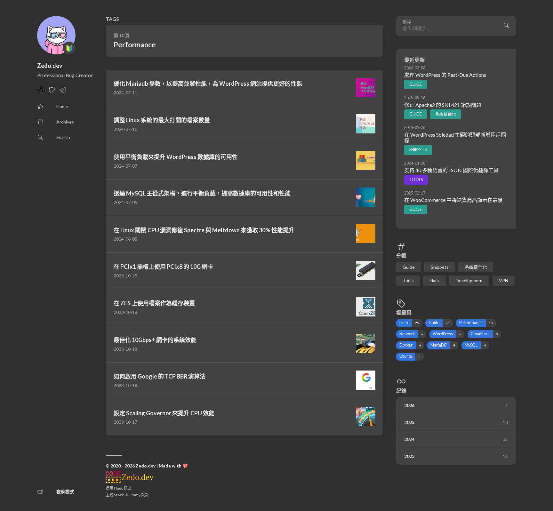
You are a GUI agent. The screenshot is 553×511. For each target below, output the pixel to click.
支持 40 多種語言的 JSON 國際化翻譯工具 (451, 170)
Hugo (118, 488)
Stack (119, 494)
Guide (415, 84)
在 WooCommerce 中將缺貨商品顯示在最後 (453, 200)
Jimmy (134, 494)
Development (469, 280)
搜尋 (407, 21)
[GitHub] (52, 92)
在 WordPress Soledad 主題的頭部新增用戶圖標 (455, 137)
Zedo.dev (49, 65)
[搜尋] (506, 26)
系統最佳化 (445, 114)
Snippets (418, 149)
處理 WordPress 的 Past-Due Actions (445, 75)
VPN (503, 280)
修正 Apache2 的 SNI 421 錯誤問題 (442, 104)
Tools (416, 179)
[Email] (41, 92)
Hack (435, 280)
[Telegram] (63, 92)
